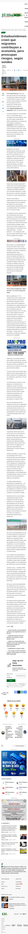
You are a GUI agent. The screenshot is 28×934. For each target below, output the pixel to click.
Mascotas (11, 899)
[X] (22, 914)
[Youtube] (8, 793)
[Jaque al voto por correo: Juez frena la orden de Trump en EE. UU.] (23, 844)
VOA (12, 626)
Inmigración (11, 908)
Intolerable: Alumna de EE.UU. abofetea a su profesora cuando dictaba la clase (15, 637)
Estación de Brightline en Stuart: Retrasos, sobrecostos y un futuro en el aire (10, 850)
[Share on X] (14, 70)
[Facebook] (8, 783)
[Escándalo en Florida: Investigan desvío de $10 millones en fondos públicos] (23, 836)
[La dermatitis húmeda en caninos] (4, 899)
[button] (17, 15)
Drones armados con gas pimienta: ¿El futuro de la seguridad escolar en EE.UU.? (16, 632)
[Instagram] (26, 914)
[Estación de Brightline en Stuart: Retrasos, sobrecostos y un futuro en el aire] (23, 850)
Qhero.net (3, 932)
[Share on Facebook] (12, 70)
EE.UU (3, 32)
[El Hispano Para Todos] (11, 15)
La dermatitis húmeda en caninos (17, 897)
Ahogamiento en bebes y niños (16, 648)
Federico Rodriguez (4, 66)
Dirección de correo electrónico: (10, 675)
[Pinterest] (8, 788)
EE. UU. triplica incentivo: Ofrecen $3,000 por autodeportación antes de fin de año (17, 905)
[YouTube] (24, 914)
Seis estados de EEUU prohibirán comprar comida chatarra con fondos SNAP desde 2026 (16, 652)
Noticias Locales (5, 832)
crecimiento (10, 124)
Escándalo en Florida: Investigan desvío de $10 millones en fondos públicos (9, 836)
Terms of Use (22, 683)
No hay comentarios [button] (20, 745)
